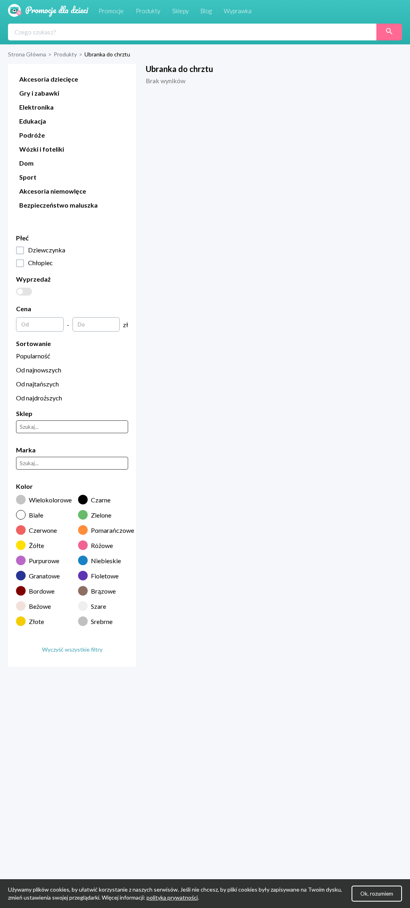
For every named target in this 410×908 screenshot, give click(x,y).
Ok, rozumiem (376, 893)
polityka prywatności (172, 897)
